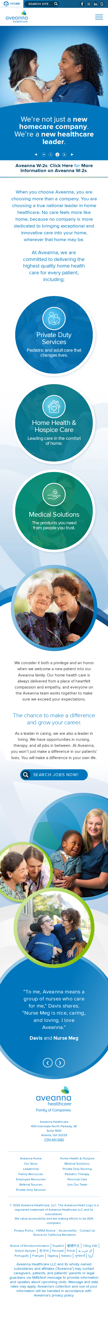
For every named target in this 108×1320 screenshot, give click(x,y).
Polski (71, 1251)
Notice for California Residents (54, 1235)
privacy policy (62, 1295)
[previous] (36, 155)
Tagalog (52, 1256)
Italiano (66, 1256)
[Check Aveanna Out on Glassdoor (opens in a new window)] (101, 4)
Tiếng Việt (90, 1246)
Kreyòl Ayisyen (25, 1251)
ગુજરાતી (80, 1256)
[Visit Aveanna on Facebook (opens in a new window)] (82, 4)
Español (58, 1246)
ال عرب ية (85, 1251)
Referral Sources (30, 1185)
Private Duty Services (31, 1190)
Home (15, 4)
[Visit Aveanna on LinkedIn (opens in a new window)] (95, 4)
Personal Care (77, 1179)
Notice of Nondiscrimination (30, 1246)
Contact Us (87, 1231)
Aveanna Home (31, 1158)
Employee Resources (31, 1179)
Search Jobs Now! (56, 774)
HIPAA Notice (46, 1231)
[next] (72, 155)
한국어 (44, 1251)
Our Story (30, 1164)
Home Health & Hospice (77, 1158)
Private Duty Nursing (77, 1169)
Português (21, 1256)
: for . (60, 169)
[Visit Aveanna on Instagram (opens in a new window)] (88, 4)
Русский (58, 1251)
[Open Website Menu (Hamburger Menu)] (97, 17)
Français (38, 1256)
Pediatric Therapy (77, 1174)
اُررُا (90, 1256)
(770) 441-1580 (54, 1140)
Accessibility (68, 1231)
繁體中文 (73, 1246)
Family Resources (30, 1174)
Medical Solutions (77, 1164)
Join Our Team (77, 1185)
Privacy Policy (23, 1231)
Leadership (31, 1169)
